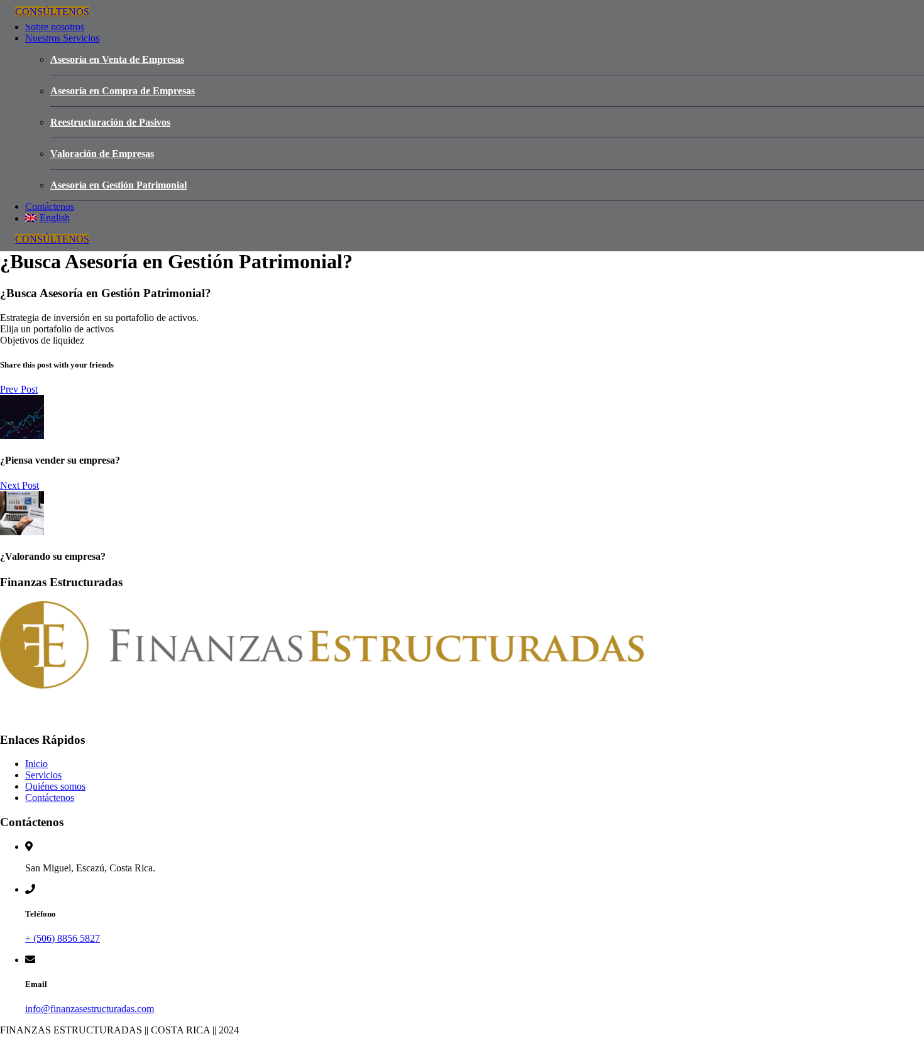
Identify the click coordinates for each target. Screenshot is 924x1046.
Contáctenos (49, 206)
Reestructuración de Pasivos (110, 122)
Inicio (36, 763)
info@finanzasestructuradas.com (89, 1008)
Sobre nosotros (54, 26)
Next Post (19, 485)
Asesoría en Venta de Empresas (117, 59)
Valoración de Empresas (102, 153)
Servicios (43, 775)
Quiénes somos (55, 786)
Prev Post (19, 389)
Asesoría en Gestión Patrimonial (118, 185)
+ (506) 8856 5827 (62, 938)
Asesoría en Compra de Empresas (122, 90)
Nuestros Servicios (62, 38)
